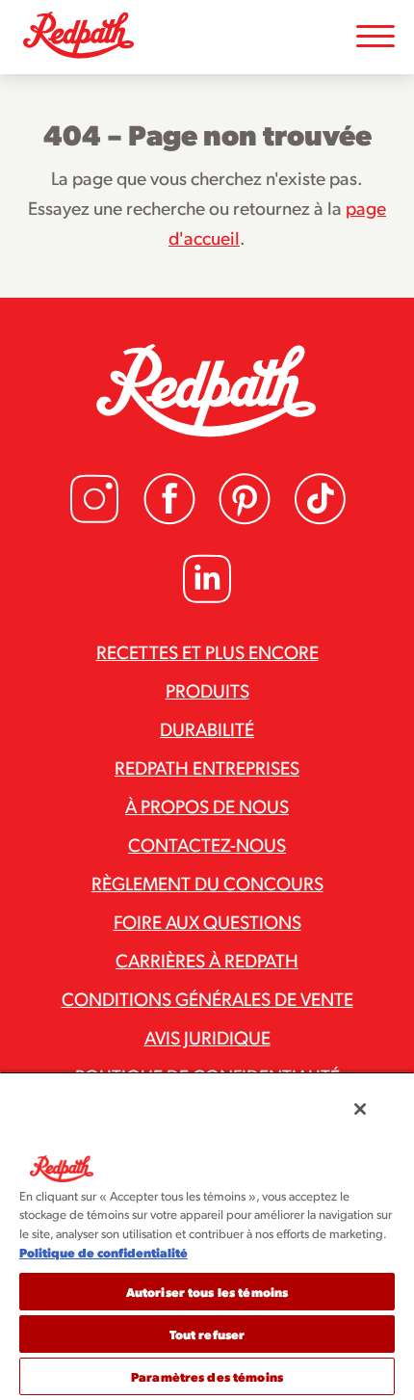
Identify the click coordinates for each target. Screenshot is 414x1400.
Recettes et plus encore (207, 651)
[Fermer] (360, 1109)
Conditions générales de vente (207, 998)
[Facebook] (169, 519)
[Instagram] (94, 519)
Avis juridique (207, 1036)
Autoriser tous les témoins (207, 1291)
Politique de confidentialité (103, 1252)
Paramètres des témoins (207, 1376)
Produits (207, 689)
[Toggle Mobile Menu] (375, 37)
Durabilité (207, 728)
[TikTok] (320, 519)
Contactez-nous (207, 844)
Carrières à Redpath (207, 959)
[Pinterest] (245, 519)
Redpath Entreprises (207, 767)
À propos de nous (207, 805)
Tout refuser (207, 1334)
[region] (207, 1235)
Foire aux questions (207, 921)
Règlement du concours (207, 882)
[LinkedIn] (207, 599)
